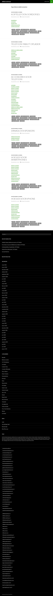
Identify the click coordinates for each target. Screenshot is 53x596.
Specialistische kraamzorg (10, 439)
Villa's (3, 440)
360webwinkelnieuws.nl (7, 550)
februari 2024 (4, 285)
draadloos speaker (15, 86)
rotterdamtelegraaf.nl (6, 497)
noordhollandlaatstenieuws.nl (8, 489)
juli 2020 (3, 332)
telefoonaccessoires (15, 25)
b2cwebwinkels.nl (6, 554)
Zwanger (19, 440)
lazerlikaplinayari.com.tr (7, 587)
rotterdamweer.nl (6, 499)
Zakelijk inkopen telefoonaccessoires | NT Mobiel (12, 242)
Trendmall (4, 401)
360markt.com (5, 532)
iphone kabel (14, 54)
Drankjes (7, 438)
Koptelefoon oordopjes (25, 14)
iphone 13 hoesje (15, 91)
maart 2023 (4, 290)
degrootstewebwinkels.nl (7, 562)
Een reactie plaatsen (25, 16)
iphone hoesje (14, 93)
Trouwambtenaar (36, 439)
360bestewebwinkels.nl (7, 522)
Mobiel (18, 29)
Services (49, 438)
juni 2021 (4, 318)
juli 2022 (3, 299)
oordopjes (13, 21)
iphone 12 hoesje (15, 89)
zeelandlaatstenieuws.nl (7, 508)
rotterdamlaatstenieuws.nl (7, 493)
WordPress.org (5, 429)
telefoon (14, 32)
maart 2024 (4, 283)
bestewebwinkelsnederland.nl (8, 560)
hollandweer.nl (5, 472)
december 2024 (5, 269)
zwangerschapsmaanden (30, 440)
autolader (13, 53)
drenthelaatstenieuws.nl (7, 457)
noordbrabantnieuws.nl (7, 487)
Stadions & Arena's (24, 439)
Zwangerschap (23, 440)
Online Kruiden (5, 390)
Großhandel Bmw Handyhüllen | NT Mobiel (10, 247)
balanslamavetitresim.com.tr (8, 578)
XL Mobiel (20, 12)
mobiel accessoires (15, 26)
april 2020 (4, 339)
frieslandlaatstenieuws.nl (7, 465)
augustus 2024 (5, 276)
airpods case (14, 23)
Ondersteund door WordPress (7, 594)
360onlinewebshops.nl (7, 539)
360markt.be (5, 530)
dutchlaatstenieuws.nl (6, 459)
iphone (13, 29)
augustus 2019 (5, 341)
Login (3, 422)
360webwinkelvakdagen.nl (7, 552)
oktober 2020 (4, 330)
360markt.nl (4, 526)
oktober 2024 (4, 271)
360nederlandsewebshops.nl (8, 535)
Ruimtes (46, 438)
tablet (39, 31)
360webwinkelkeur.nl (6, 547)
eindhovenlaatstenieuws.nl (7, 461)
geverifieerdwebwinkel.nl (7, 567)
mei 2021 (4, 320)
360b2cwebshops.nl (6, 517)
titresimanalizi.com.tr (6, 582)
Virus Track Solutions (6, 408)
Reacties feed (4, 426)
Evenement (19, 438)
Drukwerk (10, 438)
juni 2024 (4, 278)
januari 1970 (4, 349)
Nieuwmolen (4, 383)
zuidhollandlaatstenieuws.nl (8, 510)
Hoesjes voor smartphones (19, 158)
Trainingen (28, 439)
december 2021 (5, 306)
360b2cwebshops (6, 1)
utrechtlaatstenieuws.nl (7, 502)
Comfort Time (5, 366)
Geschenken (36, 438)
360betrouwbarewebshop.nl (8, 524)
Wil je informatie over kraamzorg (13, 440)
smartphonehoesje (32, 31)
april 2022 (4, 302)
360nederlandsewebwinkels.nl (8, 537)
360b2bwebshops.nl (6, 513)
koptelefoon (14, 20)
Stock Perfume (5, 399)
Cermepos (4, 364)
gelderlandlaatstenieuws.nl (7, 467)
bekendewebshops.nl (6, 556)
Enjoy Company (5, 373)
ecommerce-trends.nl (6, 565)
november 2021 (5, 309)
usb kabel (22, 34)
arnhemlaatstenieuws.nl (7, 454)
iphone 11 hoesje (15, 88)
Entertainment (15, 438)
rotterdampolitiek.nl (6, 495)
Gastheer (28, 438)
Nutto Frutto (4, 387)
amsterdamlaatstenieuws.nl (7, 450)
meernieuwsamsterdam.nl (7, 478)
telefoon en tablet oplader (23, 32)
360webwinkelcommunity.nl (8, 545)
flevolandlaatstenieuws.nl (7, 463)
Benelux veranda (5, 359)
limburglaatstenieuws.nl (7, 476)
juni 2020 (4, 334)
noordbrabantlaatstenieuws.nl (8, 484)
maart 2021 (4, 323)
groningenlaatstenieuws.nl (7, 469)
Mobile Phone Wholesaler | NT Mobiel (9, 249)
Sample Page (46, 1)
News (3, 380)
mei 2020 (4, 337)
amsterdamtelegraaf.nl (6, 452)
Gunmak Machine (5, 251)
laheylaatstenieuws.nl (6, 474)
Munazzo (4, 378)
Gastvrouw (32, 438)
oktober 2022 (4, 297)
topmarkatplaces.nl (6, 573)
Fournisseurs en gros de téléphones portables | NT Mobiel (13, 244)
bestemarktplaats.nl (6, 558)
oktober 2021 (4, 311)
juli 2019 (3, 344)
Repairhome (4, 397)
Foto (26, 438)
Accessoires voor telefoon (21, 78)
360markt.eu (5, 528)
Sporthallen (16, 439)
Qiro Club (4, 392)
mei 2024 (4, 281)
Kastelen (39, 438)
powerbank (32, 29)
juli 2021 (3, 316)
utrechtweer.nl (5, 506)
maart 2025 (4, 264)
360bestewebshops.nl (6, 520)
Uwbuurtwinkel (5, 406)
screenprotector (23, 31)
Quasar (3, 394)
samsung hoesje (15, 31)
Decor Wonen (5, 371)
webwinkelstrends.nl (6, 575)
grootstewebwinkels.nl (7, 569)
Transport (32, 439)
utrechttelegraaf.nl (6, 504)
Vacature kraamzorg (46, 439)
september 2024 (5, 274)
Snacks (5, 439)
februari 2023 (4, 292)
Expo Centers (23, 438)
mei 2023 (4, 288)
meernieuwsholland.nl (6, 480)
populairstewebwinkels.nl (7, 571)
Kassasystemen (5, 376)
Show (3, 439)
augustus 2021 (5, 313)
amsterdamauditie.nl (6, 448)
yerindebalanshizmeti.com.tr (8, 580)
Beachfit (3, 357)
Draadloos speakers (23, 130)
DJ (5, 438)
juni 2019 (4, 346)
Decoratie (3, 438)
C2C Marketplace (5, 362)
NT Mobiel (4, 385)
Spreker (19, 439)
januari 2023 (4, 295)
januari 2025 (4, 267)
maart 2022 (4, 304)
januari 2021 (4, 325)
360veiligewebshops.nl (7, 543)
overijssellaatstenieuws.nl (7, 491)
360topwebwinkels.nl (6, 541)
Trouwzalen (41, 439)
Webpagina (6, 440)
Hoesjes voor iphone (23, 198)
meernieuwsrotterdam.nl (7, 482)
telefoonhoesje (15, 34)
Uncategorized (14, 12)
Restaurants (43, 438)
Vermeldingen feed (6, 424)
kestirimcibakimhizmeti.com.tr (8, 585)
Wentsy (3, 411)
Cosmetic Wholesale (6, 369)
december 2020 (5, 327)
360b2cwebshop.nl (6, 515)
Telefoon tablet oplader (25, 44)
